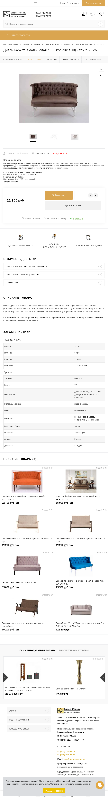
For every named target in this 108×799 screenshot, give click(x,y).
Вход (62, 3)
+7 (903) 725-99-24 (66, 751)
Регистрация (73, 3)
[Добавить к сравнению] (101, 75)
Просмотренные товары (74, 650)
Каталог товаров (19, 35)
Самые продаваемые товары (37, 650)
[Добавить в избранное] (101, 69)
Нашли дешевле (32, 218)
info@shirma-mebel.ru (74, 759)
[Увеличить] (54, 98)
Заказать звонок (93, 3)
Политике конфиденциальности (34, 783)
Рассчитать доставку (56, 218)
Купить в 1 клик (73, 205)
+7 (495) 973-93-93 (66, 754)
